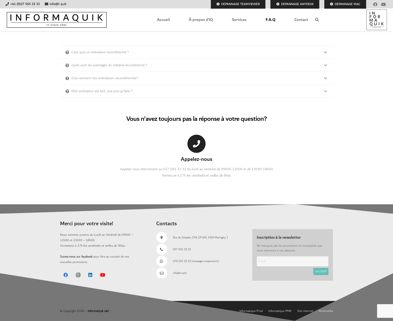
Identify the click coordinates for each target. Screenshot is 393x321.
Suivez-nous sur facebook (76, 256)
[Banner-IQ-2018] (56, 20)
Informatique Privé (251, 311)
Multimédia (326, 311)
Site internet (305, 311)
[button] (317, 20)
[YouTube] (383, 4)
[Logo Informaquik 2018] (377, 20)
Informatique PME (280, 311)
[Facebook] (375, 4)
